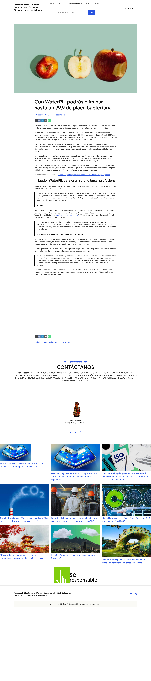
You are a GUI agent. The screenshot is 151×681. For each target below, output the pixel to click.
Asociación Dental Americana (67, 215)
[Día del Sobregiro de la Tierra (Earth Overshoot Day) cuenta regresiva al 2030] (126, 500)
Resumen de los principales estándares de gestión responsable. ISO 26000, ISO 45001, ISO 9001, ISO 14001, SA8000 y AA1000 (125, 476)
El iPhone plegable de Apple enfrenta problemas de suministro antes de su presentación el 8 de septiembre (74, 476)
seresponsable (59, 115)
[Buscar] (92, 12)
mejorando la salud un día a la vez (57, 342)
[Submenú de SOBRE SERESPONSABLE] (88, 3)
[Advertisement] (75, 292)
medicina (37, 342)
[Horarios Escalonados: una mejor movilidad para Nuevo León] (75, 539)
